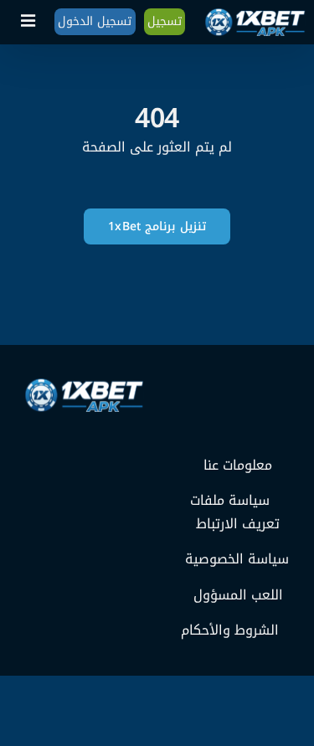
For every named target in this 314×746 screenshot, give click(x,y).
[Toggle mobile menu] (29, 21)
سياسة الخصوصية (237, 559)
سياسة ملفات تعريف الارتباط (235, 512)
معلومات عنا (237, 465)
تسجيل (164, 21)
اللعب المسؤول (238, 595)
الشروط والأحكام (230, 630)
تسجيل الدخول (94, 21)
